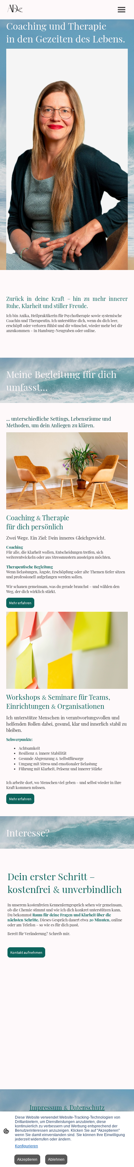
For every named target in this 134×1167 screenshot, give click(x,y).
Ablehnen (56, 1159)
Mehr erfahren (20, 603)
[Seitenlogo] (15, 8)
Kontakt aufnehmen (26, 952)
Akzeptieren (27, 1159)
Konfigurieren (26, 1146)
